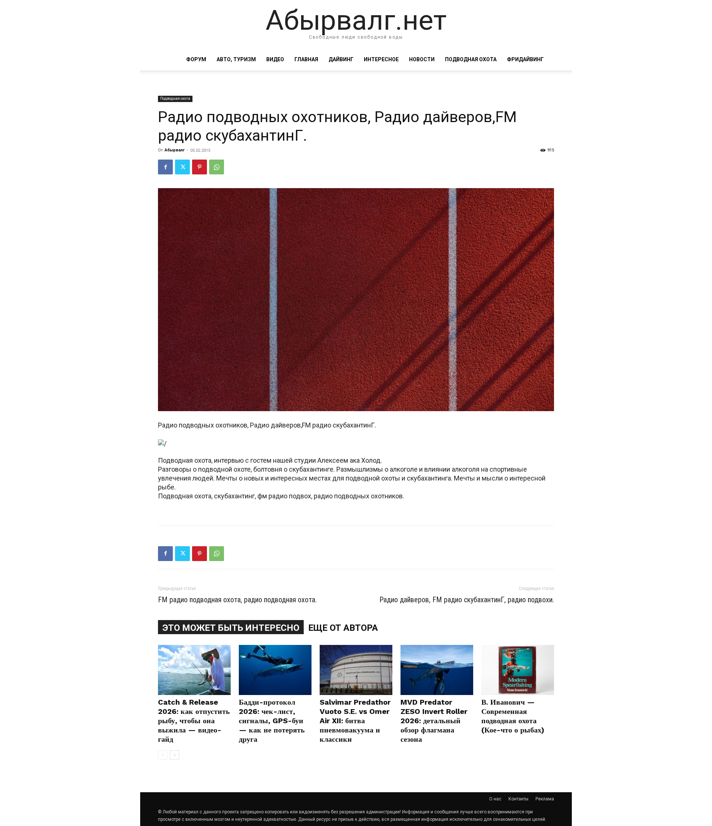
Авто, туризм (236, 59)
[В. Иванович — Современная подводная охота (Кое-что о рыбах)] (517, 670)
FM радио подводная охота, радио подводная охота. (237, 599)
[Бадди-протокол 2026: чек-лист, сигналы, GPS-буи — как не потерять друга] (275, 670)
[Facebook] (165, 167)
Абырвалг (175, 150)
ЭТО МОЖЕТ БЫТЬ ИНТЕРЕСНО (230, 628)
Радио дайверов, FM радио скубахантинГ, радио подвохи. (466, 599)
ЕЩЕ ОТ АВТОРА (343, 628)
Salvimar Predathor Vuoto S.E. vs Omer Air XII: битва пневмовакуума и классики (355, 721)
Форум (196, 59)
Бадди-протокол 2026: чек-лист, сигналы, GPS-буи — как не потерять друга (272, 721)
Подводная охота (471, 59)
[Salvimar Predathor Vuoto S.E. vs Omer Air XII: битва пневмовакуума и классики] (356, 670)
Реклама (544, 799)
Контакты (518, 799)
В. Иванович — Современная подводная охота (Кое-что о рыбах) (512, 716)
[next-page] (174, 755)
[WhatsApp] (216, 167)
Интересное (381, 59)
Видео (275, 59)
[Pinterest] (199, 167)
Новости (422, 59)
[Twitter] (182, 167)
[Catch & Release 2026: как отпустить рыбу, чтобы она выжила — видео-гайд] (194, 670)
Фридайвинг (525, 59)
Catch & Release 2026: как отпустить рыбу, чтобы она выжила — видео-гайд (194, 721)
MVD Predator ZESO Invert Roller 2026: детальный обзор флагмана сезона (433, 721)
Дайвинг (341, 59)
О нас (495, 799)
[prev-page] (162, 755)
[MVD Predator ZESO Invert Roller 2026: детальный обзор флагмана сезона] (436, 670)
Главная (306, 59)
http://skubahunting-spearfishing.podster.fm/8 (226, 505)
